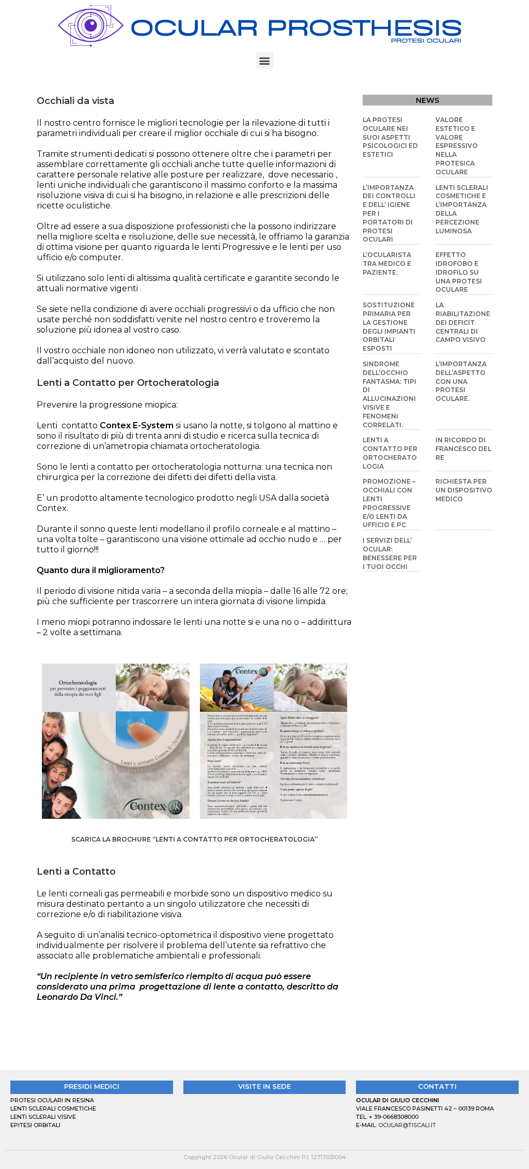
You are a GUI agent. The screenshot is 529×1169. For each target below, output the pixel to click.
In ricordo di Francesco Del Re (463, 448)
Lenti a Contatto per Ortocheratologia (390, 453)
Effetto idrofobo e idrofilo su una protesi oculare (458, 272)
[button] (264, 60)
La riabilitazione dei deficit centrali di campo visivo (462, 322)
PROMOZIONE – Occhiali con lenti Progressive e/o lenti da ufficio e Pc (389, 503)
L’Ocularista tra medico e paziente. (387, 263)
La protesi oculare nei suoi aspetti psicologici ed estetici (390, 137)
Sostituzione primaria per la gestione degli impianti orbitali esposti (389, 326)
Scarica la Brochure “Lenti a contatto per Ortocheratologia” (194, 839)
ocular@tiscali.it (407, 1125)
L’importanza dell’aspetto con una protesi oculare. (461, 381)
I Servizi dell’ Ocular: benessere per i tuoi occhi (390, 553)
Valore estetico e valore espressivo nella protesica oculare (456, 146)
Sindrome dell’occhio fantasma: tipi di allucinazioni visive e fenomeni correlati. (389, 394)
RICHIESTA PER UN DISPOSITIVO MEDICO (463, 490)
